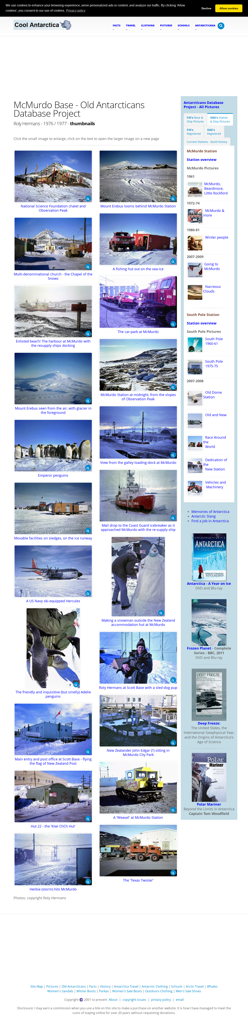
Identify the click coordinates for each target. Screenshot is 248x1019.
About (113, 999)
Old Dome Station (212, 394)
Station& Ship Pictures (220, 119)
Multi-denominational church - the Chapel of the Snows (53, 276)
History (105, 986)
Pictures (52, 986)
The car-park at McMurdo (138, 331)
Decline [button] (206, 8)
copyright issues (134, 999)
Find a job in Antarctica (210, 521)
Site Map (36, 986)
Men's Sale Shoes (188, 991)
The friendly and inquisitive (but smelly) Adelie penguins (53, 694)
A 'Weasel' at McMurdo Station (138, 817)
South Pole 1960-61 (213, 341)
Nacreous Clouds (212, 288)
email (180, 999)
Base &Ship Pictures (195, 119)
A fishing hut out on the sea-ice (138, 269)
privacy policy (161, 999)
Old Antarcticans (74, 986)
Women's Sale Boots (127, 991)
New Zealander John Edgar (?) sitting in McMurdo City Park (138, 752)
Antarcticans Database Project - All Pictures (203, 104)
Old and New (214, 414)
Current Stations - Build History (207, 142)
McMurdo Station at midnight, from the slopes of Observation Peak (138, 396)
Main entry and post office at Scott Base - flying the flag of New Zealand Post (53, 761)
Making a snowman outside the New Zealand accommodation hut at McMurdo (138, 622)
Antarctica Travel (126, 986)
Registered (194, 131)
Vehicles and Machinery (214, 484)
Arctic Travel (195, 986)
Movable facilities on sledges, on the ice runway (53, 538)
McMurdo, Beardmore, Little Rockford (215, 188)
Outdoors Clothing (158, 991)
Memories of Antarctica (210, 511)
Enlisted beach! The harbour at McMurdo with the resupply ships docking (53, 343)
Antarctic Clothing (155, 986)
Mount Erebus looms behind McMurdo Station (138, 206)
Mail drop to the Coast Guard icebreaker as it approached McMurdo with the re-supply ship (138, 527)
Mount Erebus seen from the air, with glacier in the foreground (53, 410)
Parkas (104, 991)
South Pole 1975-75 (213, 363)
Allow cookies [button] (229, 8)
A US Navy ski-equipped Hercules (53, 601)
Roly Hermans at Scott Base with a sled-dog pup (138, 687)
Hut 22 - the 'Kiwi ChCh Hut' (53, 826)
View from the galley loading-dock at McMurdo (138, 462)
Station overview (201, 159)
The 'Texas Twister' (138, 880)
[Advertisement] (124, 65)
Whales (212, 986)
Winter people (215, 237)
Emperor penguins (53, 475)
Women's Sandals (60, 991)
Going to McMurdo (211, 266)
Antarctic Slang (203, 516)
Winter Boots (86, 991)
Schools (177, 986)
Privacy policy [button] (75, 10)
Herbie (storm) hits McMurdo (53, 889)
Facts (93, 986)
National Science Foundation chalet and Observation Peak (53, 208)
